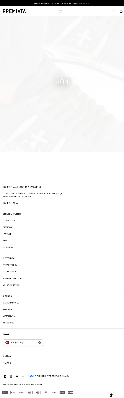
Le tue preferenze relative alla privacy (51, 376)
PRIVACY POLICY (10, 265)
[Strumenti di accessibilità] (111, 395)
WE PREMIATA (9, 316)
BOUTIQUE (7, 309)
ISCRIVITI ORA (10, 203)
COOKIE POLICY (9, 271)
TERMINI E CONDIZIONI (12, 278)
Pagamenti (8, 234)
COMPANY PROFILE (11, 302)
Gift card (8, 247)
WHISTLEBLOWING (11, 285)
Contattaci (9, 220)
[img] (5, 377)
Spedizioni (7, 227)
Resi (5, 240)
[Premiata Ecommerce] (14, 12)
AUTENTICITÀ (8, 323)
